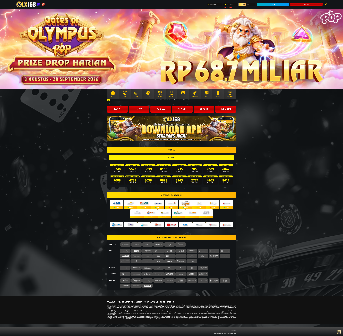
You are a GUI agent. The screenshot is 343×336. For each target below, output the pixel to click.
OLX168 (109, 305)
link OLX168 (210, 317)
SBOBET (127, 310)
